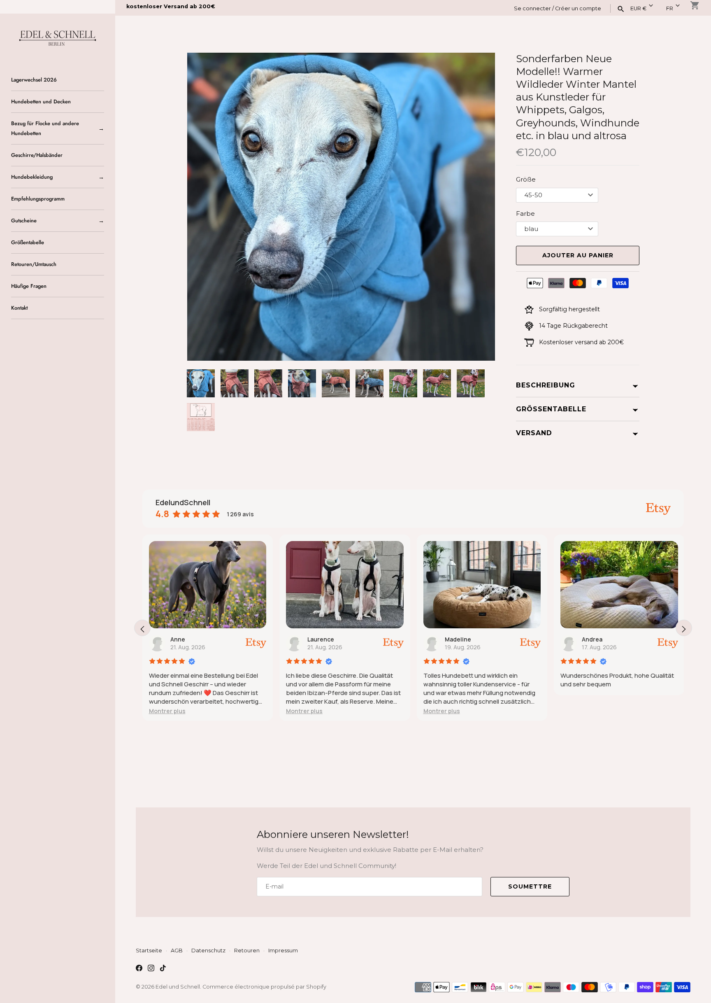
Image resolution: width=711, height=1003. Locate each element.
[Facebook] (139, 969)
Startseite (149, 950)
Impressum (283, 950)
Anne (177, 639)
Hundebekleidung (32, 177)
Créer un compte (578, 8)
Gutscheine (24, 220)
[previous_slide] (142, 628)
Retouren (247, 950)
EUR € (638, 8)
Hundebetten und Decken (41, 101)
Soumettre (530, 886)
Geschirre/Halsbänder (37, 155)
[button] (478, 207)
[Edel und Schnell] (57, 37)
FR (669, 8)
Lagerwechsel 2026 (34, 80)
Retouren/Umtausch (33, 264)
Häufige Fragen (28, 286)
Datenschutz (208, 950)
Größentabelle (27, 242)
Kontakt (19, 308)
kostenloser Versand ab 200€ (170, 6)
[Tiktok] (163, 969)
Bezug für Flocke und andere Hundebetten (45, 128)
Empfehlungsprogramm (38, 199)
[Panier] (695, 5)
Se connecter (532, 8)
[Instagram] (151, 969)
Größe (526, 179)
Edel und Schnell (178, 987)
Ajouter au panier (577, 255)
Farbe (525, 213)
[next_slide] (684, 628)
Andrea (592, 639)
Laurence (320, 639)
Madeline (458, 639)
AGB (177, 950)
